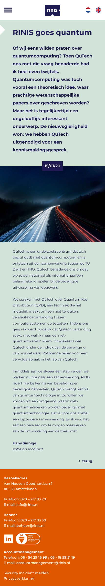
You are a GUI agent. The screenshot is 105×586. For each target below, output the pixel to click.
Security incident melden (26, 573)
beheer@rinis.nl (30, 525)
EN (98, 10)
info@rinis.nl (27, 504)
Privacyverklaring (19, 578)
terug (87, 461)
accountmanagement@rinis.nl (43, 563)
